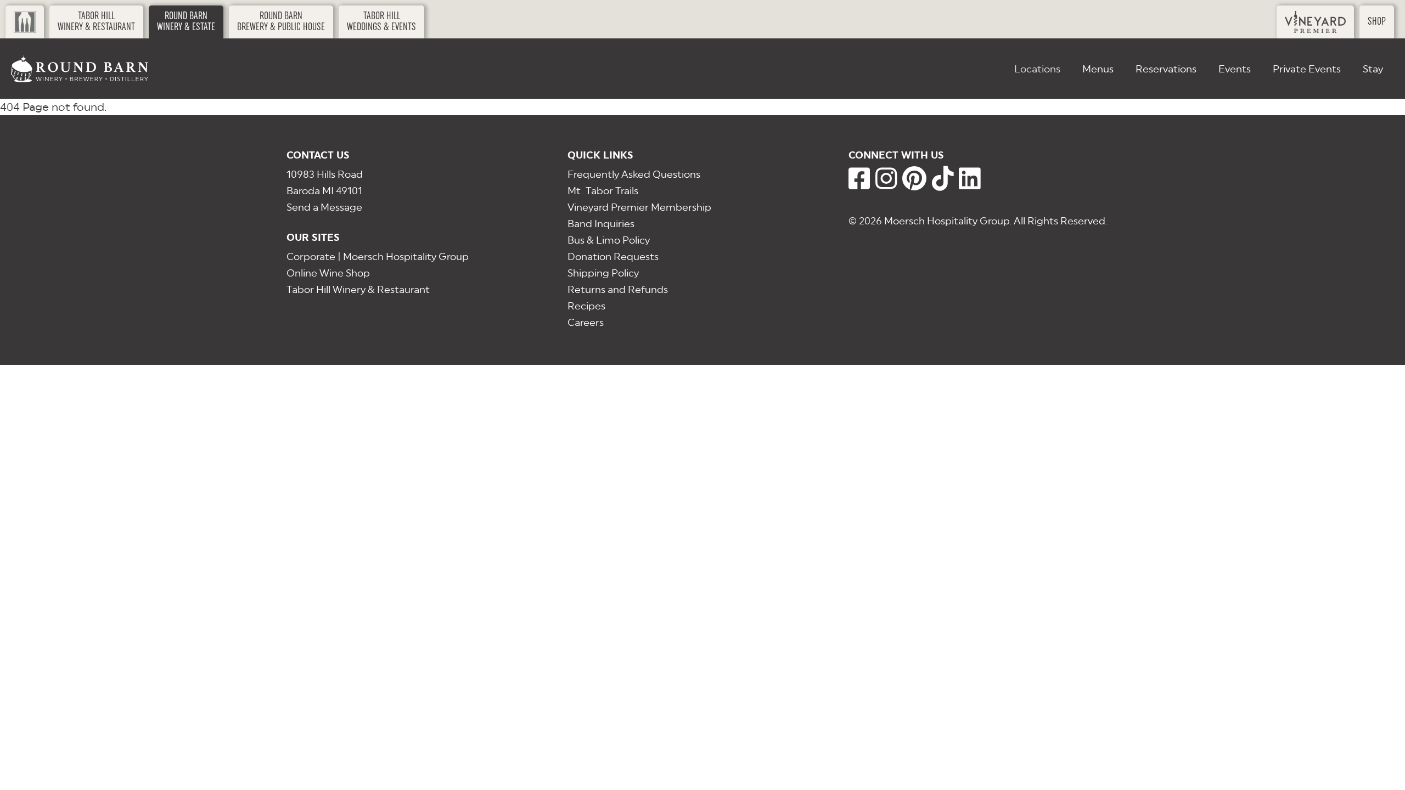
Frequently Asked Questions (633, 174)
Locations (1037, 69)
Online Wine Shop (328, 273)
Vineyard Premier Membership (639, 207)
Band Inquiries (600, 223)
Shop (1377, 21)
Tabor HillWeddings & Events (381, 22)
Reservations (1166, 69)
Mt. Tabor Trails (602, 190)
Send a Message (324, 207)
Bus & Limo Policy (608, 240)
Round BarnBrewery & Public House (281, 22)
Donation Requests (613, 256)
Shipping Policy (603, 273)
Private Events (1307, 69)
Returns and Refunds (617, 289)
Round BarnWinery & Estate (186, 22)
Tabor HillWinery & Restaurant (96, 22)
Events (1234, 69)
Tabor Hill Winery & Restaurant (358, 289)
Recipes (586, 306)
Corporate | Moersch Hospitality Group (377, 256)
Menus (1098, 69)
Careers (585, 322)
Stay (1373, 69)
